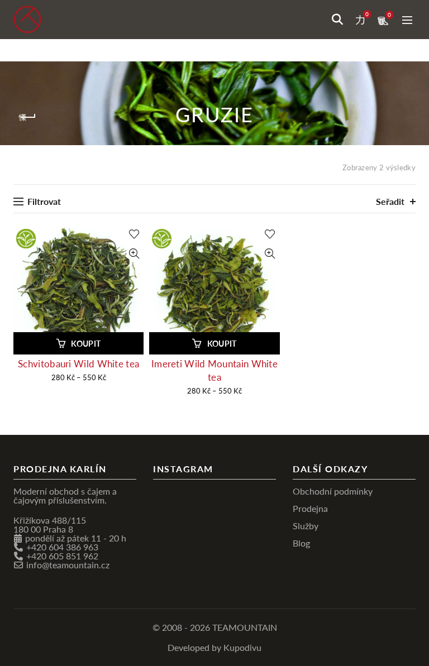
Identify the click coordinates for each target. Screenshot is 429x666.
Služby (305, 525)
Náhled (134, 253)
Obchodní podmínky (333, 491)
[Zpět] (27, 117)
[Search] (337, 19)
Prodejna (310, 508)
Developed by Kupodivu (214, 647)
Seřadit (390, 201)
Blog (301, 542)
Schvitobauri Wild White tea (78, 363)
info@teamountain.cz (67, 564)
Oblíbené (367, 14)
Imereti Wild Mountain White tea (214, 370)
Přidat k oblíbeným (134, 234)
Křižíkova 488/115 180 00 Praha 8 (49, 524)
